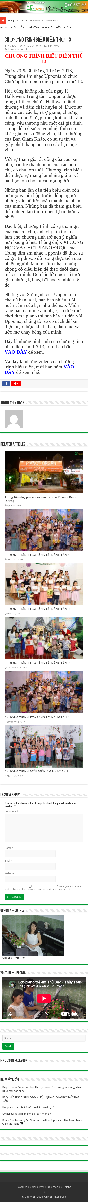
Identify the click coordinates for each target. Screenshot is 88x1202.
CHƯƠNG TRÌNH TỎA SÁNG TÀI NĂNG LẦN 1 (37, 717)
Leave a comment (17, 49)
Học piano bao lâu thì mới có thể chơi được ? (33, 20)
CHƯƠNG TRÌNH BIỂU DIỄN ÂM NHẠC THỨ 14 (38, 771)
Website (9, 873)
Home (3, 27)
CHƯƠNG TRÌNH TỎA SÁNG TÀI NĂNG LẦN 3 (37, 609)
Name (9, 847)
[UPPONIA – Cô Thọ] (33, 935)
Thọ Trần (12, 46)
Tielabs (66, 1186)
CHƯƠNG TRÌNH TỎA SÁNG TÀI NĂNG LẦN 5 (37, 555)
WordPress (38, 1186)
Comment (11, 811)
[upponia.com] (44, 7)
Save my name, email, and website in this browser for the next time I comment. (43, 888)
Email (9, 860)
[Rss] (43, 1191)
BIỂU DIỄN (17, 27)
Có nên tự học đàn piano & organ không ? (26, 1113)
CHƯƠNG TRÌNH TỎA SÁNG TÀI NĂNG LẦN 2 (37, 663)
